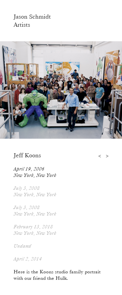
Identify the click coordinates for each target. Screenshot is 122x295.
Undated (22, 246)
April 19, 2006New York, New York (35, 172)
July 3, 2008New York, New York (35, 191)
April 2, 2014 (28, 259)
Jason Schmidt (32, 16)
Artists (22, 24)
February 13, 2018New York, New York (35, 230)
